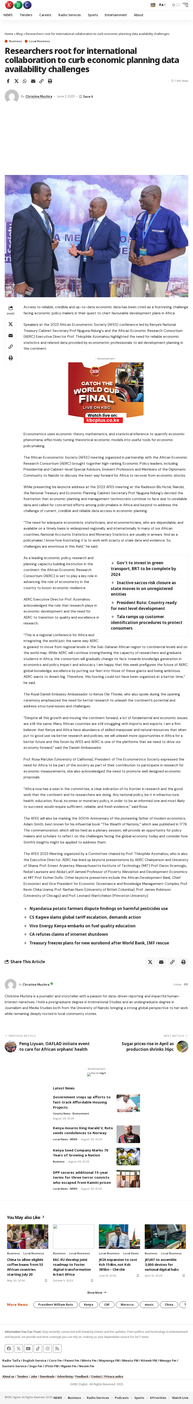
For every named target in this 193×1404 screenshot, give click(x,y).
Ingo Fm (35, 1366)
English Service (34, 1360)
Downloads (47, 1376)
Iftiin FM (52, 1366)
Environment (80, 1113)
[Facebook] (9, 1348)
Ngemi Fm (68, 1366)
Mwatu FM (130, 1360)
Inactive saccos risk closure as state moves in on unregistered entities (143, 588)
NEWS (73, 1139)
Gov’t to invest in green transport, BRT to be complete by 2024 (143, 568)
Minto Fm (89, 1360)
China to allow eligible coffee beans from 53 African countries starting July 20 (25, 1267)
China (169, 1305)
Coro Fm (55, 1360)
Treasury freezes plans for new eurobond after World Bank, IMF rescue (99, 943)
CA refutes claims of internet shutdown (68, 934)
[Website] (186, 984)
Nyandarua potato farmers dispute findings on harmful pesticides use (98, 908)
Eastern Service (14, 1366)
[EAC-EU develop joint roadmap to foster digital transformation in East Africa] (73, 1236)
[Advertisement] (96, 140)
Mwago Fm (168, 1360)
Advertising (65, 1376)
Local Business (39, 41)
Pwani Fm (71, 1360)
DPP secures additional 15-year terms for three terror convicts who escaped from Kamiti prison (82, 1177)
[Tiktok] (38, 1348)
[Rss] (57, 1348)
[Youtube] (28, 1348)
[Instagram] (47, 1348)
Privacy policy (113, 1376)
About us (8, 1376)
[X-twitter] (18, 1348)
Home (9, 34)
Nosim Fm (86, 1366)
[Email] (33, 81)
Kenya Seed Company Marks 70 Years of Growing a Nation (80, 1153)
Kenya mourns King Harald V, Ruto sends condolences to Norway (83, 1130)
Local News (60, 1139)
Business (15, 41)
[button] (153, 5)
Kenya (88, 1305)
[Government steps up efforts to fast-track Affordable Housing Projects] (128, 1103)
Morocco (127, 1305)
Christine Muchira (38, 96)
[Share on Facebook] (8, 81)
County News (61, 1113)
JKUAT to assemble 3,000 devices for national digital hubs (162, 1264)
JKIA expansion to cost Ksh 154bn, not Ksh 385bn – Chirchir (118, 1264)
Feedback (81, 1376)
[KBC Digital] (18, 4)
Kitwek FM (149, 1360)
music (149, 1305)
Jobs (34, 1376)
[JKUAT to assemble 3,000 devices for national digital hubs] (165, 1236)
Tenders (22, 1376)
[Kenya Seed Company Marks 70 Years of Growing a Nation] (128, 1156)
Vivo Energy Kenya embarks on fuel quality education (82, 926)
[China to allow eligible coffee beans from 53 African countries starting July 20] (27, 1236)
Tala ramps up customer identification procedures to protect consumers (146, 622)
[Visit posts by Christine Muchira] (12, 96)
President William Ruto (55, 1305)
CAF (107, 1305)
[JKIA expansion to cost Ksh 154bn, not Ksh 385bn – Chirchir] (119, 1236)
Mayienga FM (109, 1360)
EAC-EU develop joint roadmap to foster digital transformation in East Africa (72, 1267)
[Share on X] (16, 81)
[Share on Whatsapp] (24, 81)
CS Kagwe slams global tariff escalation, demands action (85, 917)
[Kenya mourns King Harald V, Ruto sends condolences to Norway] (128, 1134)
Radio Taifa (11, 1360)
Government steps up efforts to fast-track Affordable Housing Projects (82, 1102)
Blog (19, 34)
